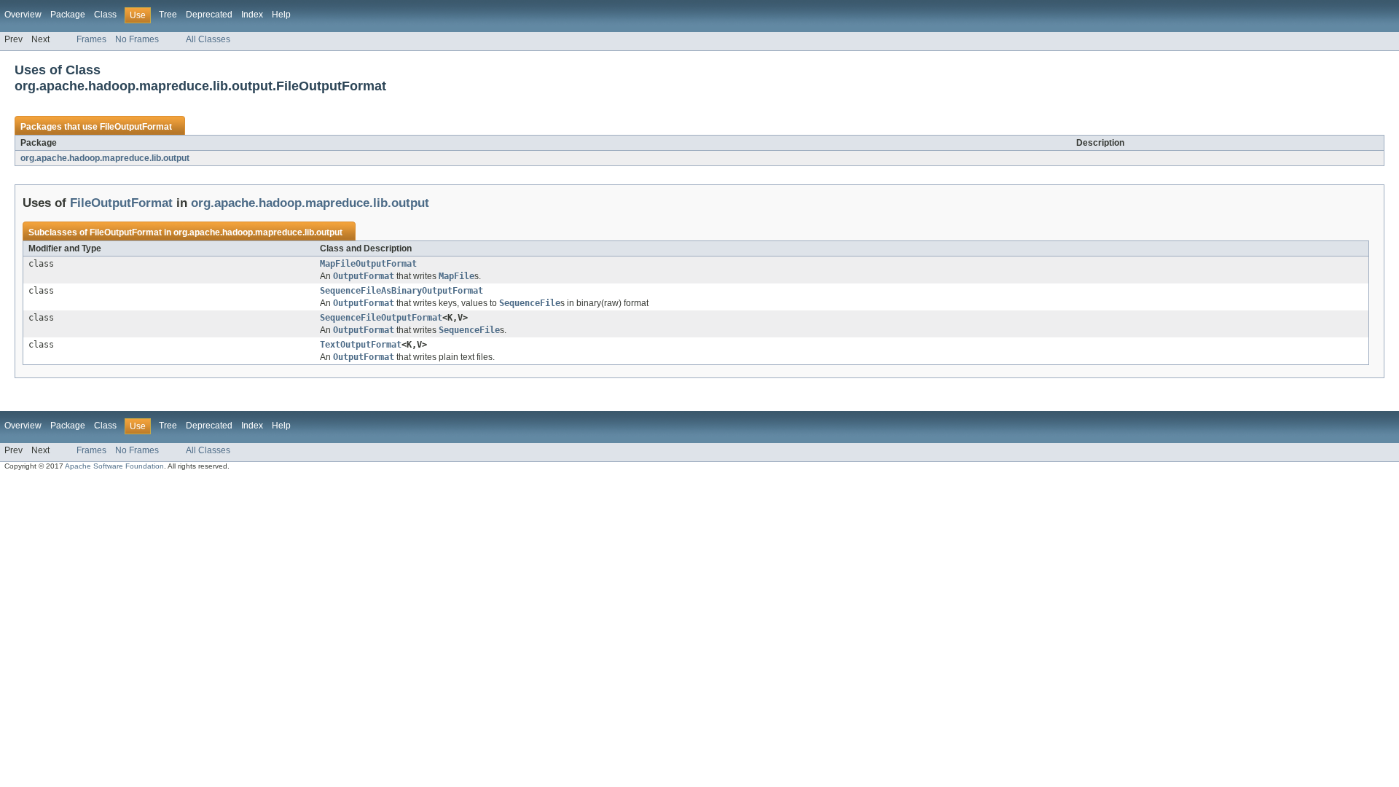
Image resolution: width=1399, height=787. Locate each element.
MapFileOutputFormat (368, 264)
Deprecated (209, 14)
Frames (91, 39)
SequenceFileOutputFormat (381, 318)
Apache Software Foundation (114, 466)
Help (281, 14)
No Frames (137, 39)
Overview (23, 14)
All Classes (208, 39)
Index (252, 14)
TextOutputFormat (360, 345)
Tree (168, 14)
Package (67, 14)
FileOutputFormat (136, 127)
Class (105, 14)
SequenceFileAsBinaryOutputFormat (401, 291)
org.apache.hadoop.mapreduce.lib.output (104, 158)
